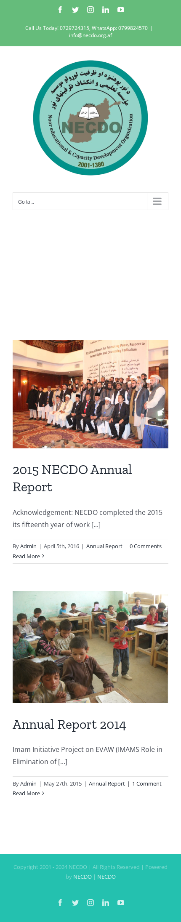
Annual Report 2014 (69, 724)
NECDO (82, 876)
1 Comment (147, 783)
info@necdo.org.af (90, 35)
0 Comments (146, 546)
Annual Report (104, 546)
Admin (28, 546)
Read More (26, 556)
